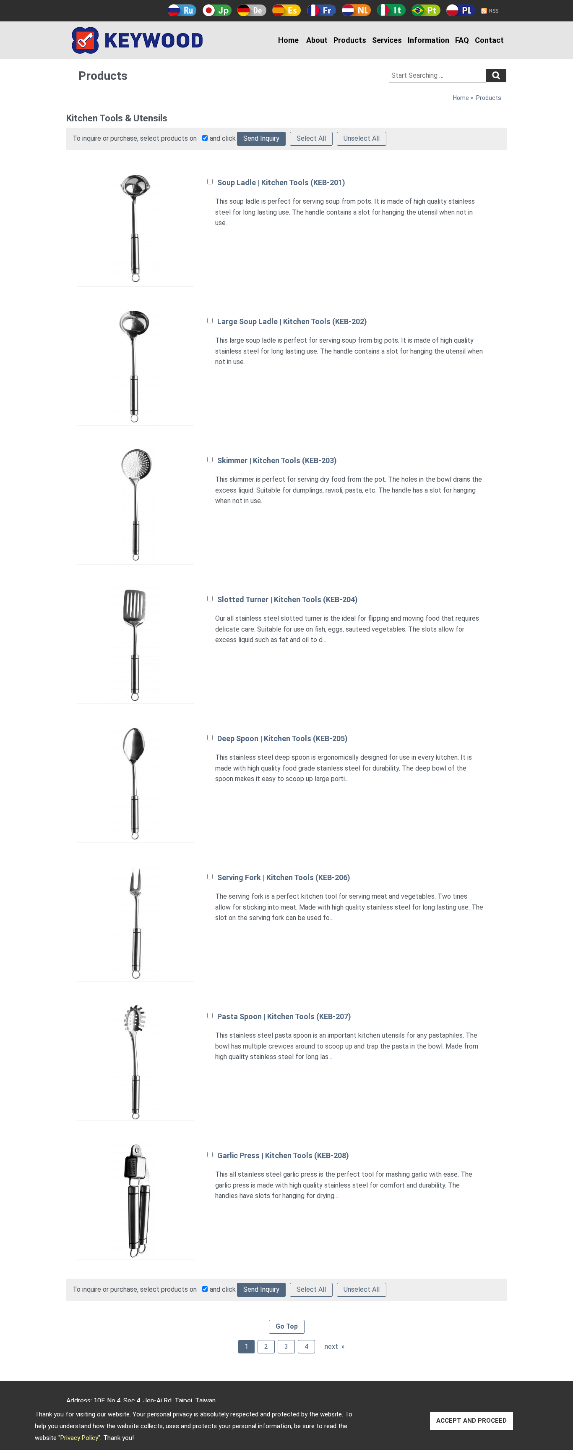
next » (335, 1346)
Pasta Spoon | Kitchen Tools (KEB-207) (284, 1016)
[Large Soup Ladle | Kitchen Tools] (135, 366)
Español (286, 10)
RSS (493, 11)
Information (428, 40)
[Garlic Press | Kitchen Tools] (135, 1200)
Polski (460, 10)
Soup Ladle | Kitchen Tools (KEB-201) (281, 182)
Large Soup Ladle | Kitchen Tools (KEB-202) (292, 321)
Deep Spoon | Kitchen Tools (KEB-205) (282, 738)
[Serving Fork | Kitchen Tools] (135, 922)
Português (426, 10)
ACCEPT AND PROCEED (471, 1420)
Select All (311, 138)
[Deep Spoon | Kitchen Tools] (135, 783)
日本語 (217, 10)
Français (321, 10)
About (317, 40)
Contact (489, 40)
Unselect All (362, 138)
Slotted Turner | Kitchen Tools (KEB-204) (287, 599)
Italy (391, 10)
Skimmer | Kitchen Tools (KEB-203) (277, 460)
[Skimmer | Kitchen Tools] (135, 505)
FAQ (462, 40)
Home (288, 40)
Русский (182, 10)
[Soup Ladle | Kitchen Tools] (135, 227)
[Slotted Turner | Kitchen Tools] (135, 644)
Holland (356, 10)
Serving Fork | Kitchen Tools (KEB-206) (283, 877)
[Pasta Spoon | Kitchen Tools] (135, 1061)
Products (349, 40)
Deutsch (251, 10)
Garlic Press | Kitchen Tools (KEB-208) (283, 1155)
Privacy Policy (79, 1438)
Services (387, 40)
